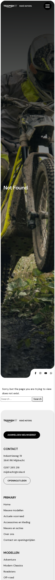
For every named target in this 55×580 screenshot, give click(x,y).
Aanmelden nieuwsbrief (21, 434)
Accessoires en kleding (17, 522)
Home (7, 504)
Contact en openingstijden (19, 540)
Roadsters (10, 571)
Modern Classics (13, 565)
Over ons (9, 534)
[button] (47, 6)
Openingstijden (17, 480)
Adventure (10, 559)
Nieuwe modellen (13, 510)
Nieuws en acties (13, 528)
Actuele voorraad (14, 516)
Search (37, 399)
